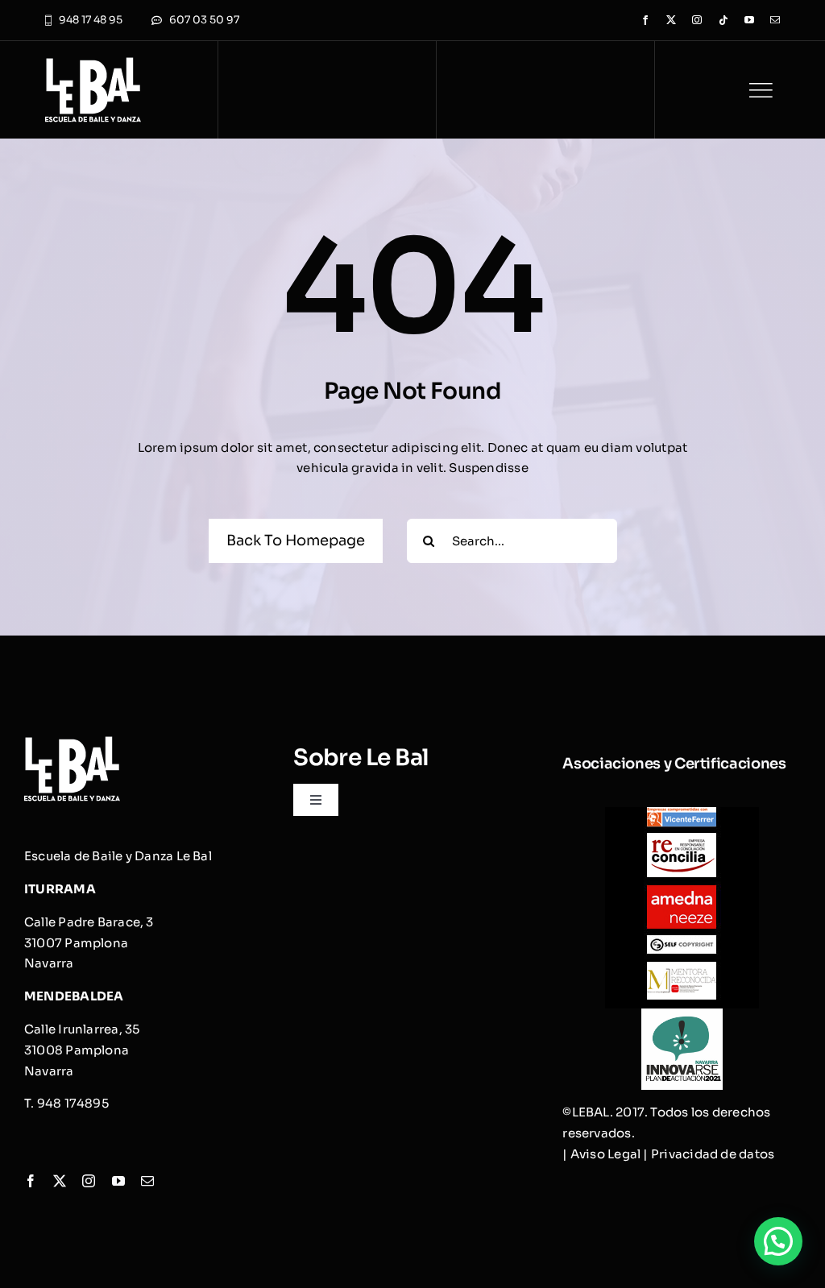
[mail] (775, 20)
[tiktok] (723, 20)
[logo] (93, 63)
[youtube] (749, 20)
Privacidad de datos (712, 1154)
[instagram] (697, 20)
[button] (778, 1241)
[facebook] (645, 20)
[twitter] (671, 20)
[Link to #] (760, 90)
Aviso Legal (605, 1154)
